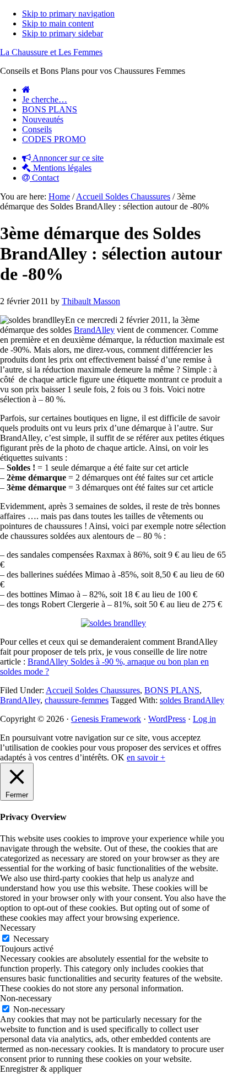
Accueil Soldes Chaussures (93, 690)
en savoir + (146, 757)
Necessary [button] (18, 927)
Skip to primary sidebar (62, 33)
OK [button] (118, 757)
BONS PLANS (171, 690)
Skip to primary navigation (68, 13)
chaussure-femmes (77, 700)
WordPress (167, 719)
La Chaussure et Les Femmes (51, 52)
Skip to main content (58, 23)
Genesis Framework (106, 719)
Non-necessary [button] (26, 998)
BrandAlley (94, 329)
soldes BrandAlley (192, 700)
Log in (204, 719)
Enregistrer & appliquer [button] (41, 1068)
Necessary (31, 938)
